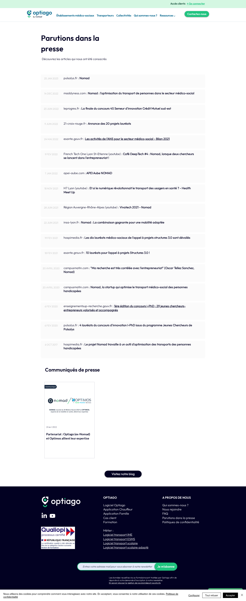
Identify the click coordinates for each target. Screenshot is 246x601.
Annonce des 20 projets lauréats (109, 123)
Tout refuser (211, 595)
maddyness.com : (75, 93)
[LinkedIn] (44, 516)
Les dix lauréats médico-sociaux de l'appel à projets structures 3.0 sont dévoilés (137, 238)
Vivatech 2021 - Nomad (135, 207)
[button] (167, 14)
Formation (110, 522)
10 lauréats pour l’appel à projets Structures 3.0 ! (118, 253)
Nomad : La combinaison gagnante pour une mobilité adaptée (122, 222)
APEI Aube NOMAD (99, 173)
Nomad (84, 78)
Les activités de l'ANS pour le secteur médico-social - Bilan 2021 (127, 139)
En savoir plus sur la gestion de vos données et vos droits (134, 583)
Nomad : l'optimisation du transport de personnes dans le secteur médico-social (140, 93)
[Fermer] (242, 595)
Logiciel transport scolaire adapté (125, 547)
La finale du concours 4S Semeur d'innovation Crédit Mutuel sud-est (126, 108)
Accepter (230, 595)
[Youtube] (52, 516)
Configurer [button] (194, 595)
